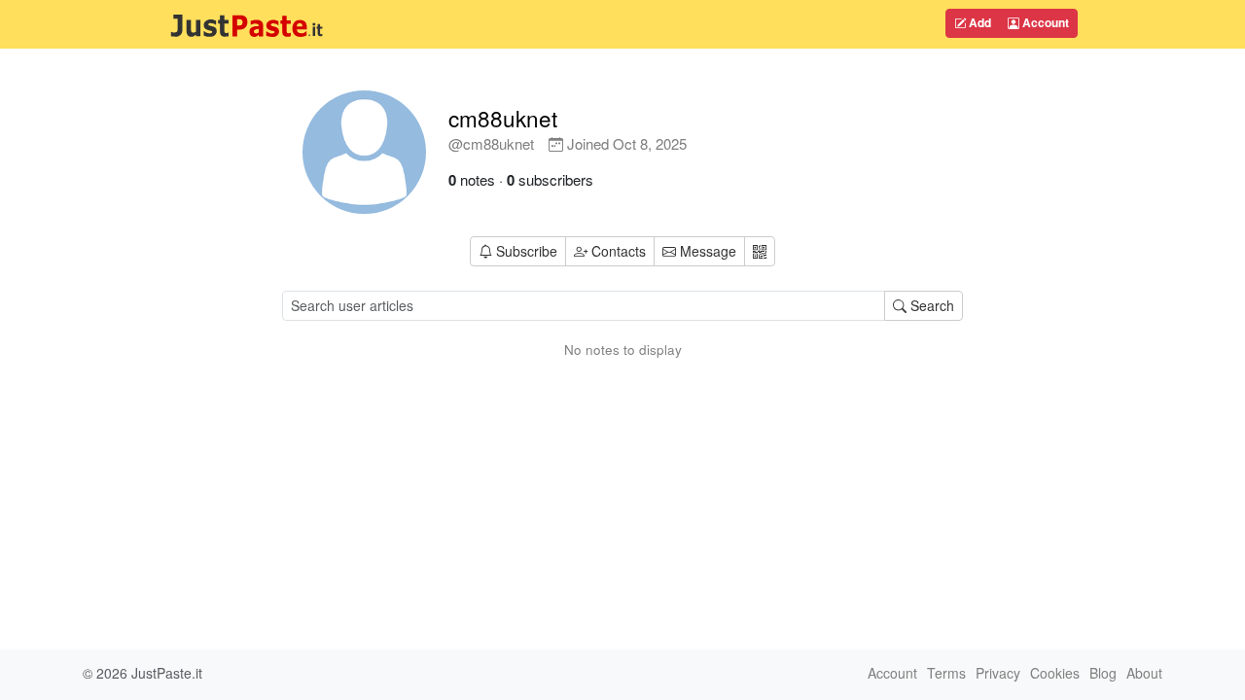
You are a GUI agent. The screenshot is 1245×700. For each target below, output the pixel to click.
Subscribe (526, 251)
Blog (1103, 672)
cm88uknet (502, 117)
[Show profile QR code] (759, 251)
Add (978, 22)
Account (1044, 22)
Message (706, 251)
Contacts (618, 251)
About (1144, 672)
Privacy (998, 672)
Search (930, 305)
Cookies (1055, 672)
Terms (946, 672)
